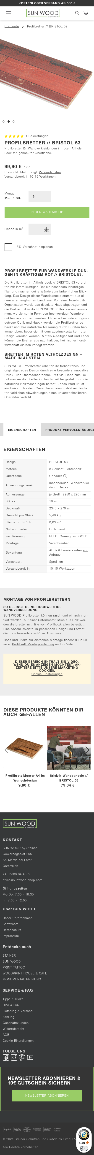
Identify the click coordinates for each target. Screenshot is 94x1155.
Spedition (56, 562)
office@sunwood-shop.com (22, 880)
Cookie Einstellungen (47, 674)
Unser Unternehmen (18, 918)
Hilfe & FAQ (11, 1005)
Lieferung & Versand (18, 1011)
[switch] (84, 1148)
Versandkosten (50, 172)
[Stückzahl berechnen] (46, 229)
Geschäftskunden (16, 1023)
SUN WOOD (12, 961)
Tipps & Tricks (13, 999)
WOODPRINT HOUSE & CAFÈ (25, 973)
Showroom (10, 924)
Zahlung (8, 1017)
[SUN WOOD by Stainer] (43, 13)
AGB (6, 1035)
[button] (3, 121)
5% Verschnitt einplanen (35, 247)
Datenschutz (12, 930)
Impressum (11, 936)
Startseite (12, 26)
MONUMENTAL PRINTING (22, 979)
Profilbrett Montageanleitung (33, 644)
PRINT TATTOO (14, 967)
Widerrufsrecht (13, 1029)
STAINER (9, 956)
